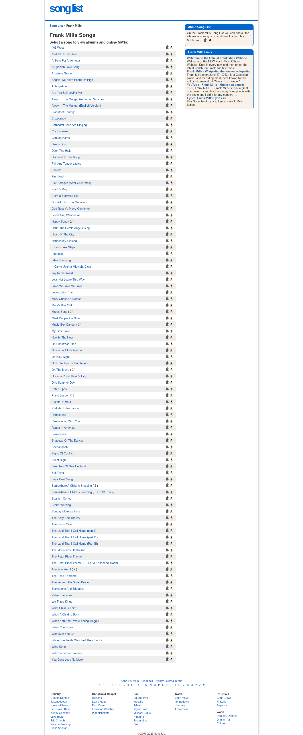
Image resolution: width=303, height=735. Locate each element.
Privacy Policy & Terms (168, 680)
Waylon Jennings (61, 724)
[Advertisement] (220, 146)
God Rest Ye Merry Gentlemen (71, 208)
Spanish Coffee (61, 498)
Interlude (57, 253)
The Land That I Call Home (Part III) (75, 543)
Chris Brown (224, 697)
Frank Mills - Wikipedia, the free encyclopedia (218, 71)
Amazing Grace (62, 73)
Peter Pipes (59, 389)
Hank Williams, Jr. (61, 705)
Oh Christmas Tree (64, 344)
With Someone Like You (67, 653)
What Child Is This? (64, 608)
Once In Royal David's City (69, 376)
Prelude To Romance (65, 408)
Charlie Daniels (60, 697)
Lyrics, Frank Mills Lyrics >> (206, 98)
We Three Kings (62, 601)
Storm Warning (61, 505)
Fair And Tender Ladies (66, 163)
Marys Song (59, 311)
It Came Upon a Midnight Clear (71, 266)
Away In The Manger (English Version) (76, 105)
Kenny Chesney (60, 712)
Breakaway (59, 118)
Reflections (59, 414)
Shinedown (182, 701)
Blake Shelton (59, 728)
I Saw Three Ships (63, 247)
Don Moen (98, 705)
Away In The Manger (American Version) (78, 99)
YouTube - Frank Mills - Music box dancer (215, 84)
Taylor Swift (140, 709)
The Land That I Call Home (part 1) (74, 530)
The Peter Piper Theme (67, 556)
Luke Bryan (57, 716)
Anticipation (59, 86)
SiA (136, 724)
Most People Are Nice (66, 318)
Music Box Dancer (63, 324)
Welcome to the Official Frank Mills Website (217, 58)
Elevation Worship (103, 709)
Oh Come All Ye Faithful (67, 350)
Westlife (138, 701)
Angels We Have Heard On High (72, 80)
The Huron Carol (62, 524)
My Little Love (61, 331)
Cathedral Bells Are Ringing (69, 125)
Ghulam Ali (223, 719)
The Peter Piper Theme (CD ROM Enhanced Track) (85, 563)
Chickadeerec (60, 131)
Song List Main (130, 680)
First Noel (58, 176)
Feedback (147, 680)
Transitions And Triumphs (68, 588)
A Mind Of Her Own (64, 54)
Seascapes (59, 434)
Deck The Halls (61, 150)
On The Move (60, 369)
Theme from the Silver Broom (71, 582)
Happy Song (59, 221)
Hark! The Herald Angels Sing (71, 228)
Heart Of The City (63, 234)
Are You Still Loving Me (67, 92)
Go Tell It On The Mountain (69, 202)
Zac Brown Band (61, 709)
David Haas (99, 701)
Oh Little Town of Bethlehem (70, 363)
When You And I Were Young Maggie (75, 621)
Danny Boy (59, 144)
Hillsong (97, 697)
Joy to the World (62, 273)
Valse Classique (62, 595)
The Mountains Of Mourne (68, 550)
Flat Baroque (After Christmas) (71, 183)
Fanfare (56, 170)
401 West (58, 47)
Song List (56, 25)
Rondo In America (63, 427)
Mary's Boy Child (62, 305)
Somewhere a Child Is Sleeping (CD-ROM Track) (83, 492)
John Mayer (182, 697)
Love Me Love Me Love (67, 286)
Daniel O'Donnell (227, 715)
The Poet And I (61, 569)
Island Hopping (61, 260)
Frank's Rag (59, 189)
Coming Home (61, 137)
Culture (221, 723)
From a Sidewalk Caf (65, 195)
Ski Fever (58, 472)
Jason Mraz (141, 720)
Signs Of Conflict (63, 453)
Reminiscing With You (66, 421)
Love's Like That (62, 292)
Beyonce (222, 705)
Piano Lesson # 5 (63, 395)
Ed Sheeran (141, 697)
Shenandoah (60, 447)
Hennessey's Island (64, 241)
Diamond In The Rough (66, 157)
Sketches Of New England (69, 466)
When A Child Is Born (65, 614)
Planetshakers (100, 712)
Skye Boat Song (62, 479)
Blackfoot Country (63, 112)
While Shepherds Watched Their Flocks (77, 640)
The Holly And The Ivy (66, 518)
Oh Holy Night (61, 357)
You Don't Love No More (67, 659)
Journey (180, 705)
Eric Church (58, 720)
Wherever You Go (63, 633)
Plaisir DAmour (61, 402)
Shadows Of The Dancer (67, 440)
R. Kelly (221, 701)
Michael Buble (142, 712)
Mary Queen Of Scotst (66, 299)
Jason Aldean (59, 701)
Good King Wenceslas (66, 215)
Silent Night (59, 460)
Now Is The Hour (62, 337)
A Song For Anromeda (66, 60)
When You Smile (62, 627)
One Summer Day (63, 382)
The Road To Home (64, 576)
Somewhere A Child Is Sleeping (72, 485)
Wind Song (59, 646)
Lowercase (182, 709)
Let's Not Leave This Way (68, 279)
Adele (137, 705)
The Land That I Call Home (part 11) (75, 537)
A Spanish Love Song (65, 67)
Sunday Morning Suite (66, 511)
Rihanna (139, 716)
